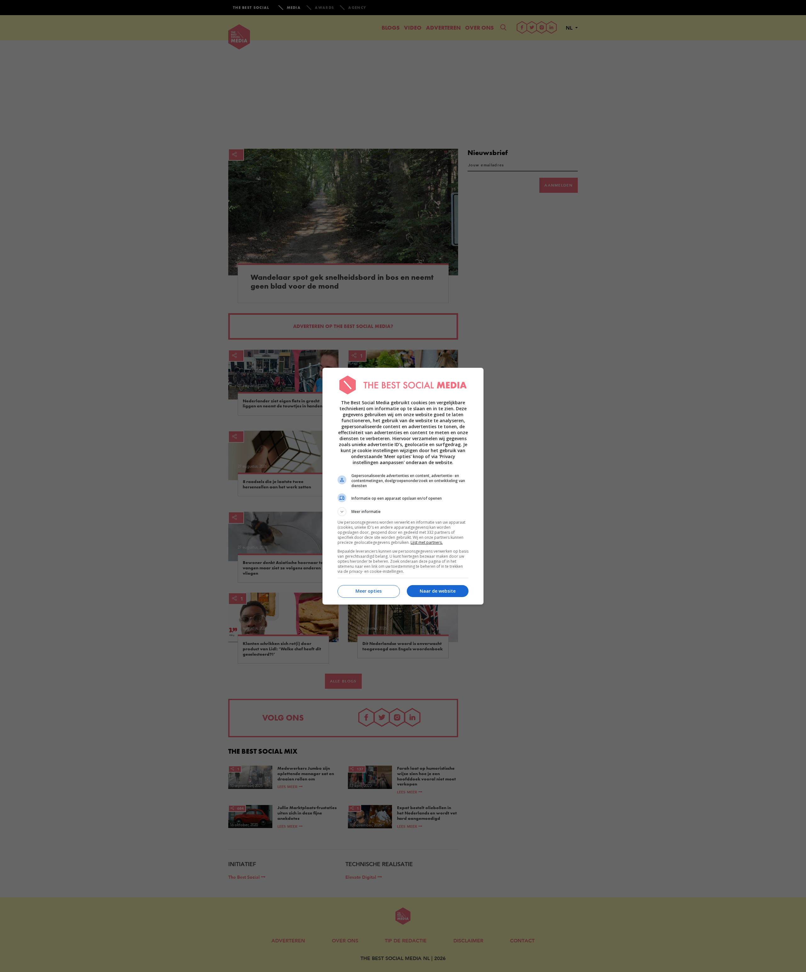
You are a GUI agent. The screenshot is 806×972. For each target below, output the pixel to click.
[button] (403, 511)
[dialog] (403, 486)
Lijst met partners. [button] (427, 542)
